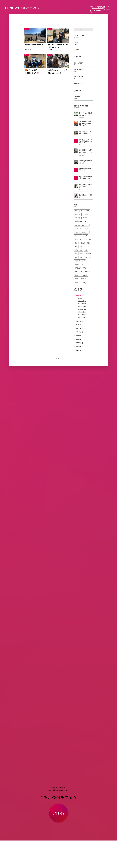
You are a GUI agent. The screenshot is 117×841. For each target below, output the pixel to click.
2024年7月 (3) (82, 306)
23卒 (87, 211)
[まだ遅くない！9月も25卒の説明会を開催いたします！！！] (76, 141)
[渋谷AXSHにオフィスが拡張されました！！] (76, 133)
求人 (83, 264)
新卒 (81, 257)
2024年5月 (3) (82, 309)
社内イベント (78, 271)
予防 (88, 243)
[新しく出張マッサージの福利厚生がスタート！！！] (76, 186)
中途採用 (82, 243)
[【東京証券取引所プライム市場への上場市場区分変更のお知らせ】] (76, 123)
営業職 (81, 253)
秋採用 (76, 278)
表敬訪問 (83, 278)
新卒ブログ (88, 257)
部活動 (83, 282)
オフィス (77, 232)
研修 (84, 268)
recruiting (79, 77)
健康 (76, 246)
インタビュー (78, 228)
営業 (76, 253)
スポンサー (85, 232)
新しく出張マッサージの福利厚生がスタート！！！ (85, 186)
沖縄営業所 (78, 268)
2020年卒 (77, 214)
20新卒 (77, 211)
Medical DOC (78, 221)
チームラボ (78, 236)
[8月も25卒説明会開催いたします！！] (76, 170)
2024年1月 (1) (82, 317)
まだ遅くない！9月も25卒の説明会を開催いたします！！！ (85, 141)
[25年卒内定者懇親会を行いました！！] (76, 162)
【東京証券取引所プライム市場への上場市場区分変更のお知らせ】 (85, 123)
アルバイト (85, 225)
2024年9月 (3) (82, 301)
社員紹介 (77, 275)
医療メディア (78, 250)
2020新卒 (85, 214)
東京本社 (77, 264)
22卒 (82, 211)
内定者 (81, 246)
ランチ (85, 236)
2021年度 (77, 218)
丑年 (76, 243)
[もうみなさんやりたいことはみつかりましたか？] (76, 195)
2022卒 (84, 218)
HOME (57, 358)
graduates (79, 84)
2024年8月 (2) (82, 303)
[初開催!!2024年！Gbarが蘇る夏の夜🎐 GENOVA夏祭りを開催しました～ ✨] (76, 150)
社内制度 (87, 271)
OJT (86, 221)
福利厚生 (84, 275)
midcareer (78, 63)
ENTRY (97, 11)
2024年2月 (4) (82, 314)
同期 (86, 250)
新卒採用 (77, 261)
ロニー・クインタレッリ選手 (83, 239)
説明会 (76, 282)
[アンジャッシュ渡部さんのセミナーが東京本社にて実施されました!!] (76, 114)
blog (27, 29)
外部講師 (88, 253)
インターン (88, 228)
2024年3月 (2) (82, 312)
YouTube (77, 225)
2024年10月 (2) (82, 298)
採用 (76, 257)
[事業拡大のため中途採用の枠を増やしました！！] (76, 178)
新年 (83, 261)
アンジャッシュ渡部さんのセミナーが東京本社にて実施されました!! (85, 114)
